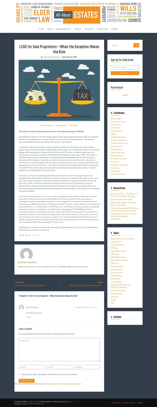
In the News (115, 279)
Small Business (62, 125)
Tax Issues (74, 125)
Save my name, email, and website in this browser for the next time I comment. (49, 374)
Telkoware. (69, 402)
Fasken (113, 134)
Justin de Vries (117, 146)
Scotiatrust (115, 168)
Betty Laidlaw (116, 118)
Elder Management (118, 257)
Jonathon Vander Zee (119, 143)
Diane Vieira (115, 128)
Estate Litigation (117, 266)
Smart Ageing (116, 293)
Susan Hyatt (115, 171)
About (49, 29)
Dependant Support (119, 251)
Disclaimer (125, 403)
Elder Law (115, 263)
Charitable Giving (118, 245)
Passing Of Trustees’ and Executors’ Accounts (120, 286)
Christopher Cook (118, 121)
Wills (113, 303)
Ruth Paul (114, 162)
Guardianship (116, 275)
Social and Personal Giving (121, 199)
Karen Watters (116, 149)
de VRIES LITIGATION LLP (35, 404)
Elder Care (115, 254)
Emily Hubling (116, 131)
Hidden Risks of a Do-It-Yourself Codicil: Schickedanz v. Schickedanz (123, 216)
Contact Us (89, 29)
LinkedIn (114, 29)
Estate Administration (119, 260)
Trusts (113, 300)
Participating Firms (63, 29)
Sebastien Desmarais (119, 165)
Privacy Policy (102, 29)
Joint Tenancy (116, 282)
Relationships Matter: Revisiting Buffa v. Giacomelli (123, 204)
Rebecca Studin (117, 155)
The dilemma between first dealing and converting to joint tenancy (125, 209)
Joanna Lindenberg (118, 140)
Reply (29, 317)
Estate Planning (47, 125)
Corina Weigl (116, 125)
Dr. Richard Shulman (119, 158)
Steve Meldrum (32, 307)
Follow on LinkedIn (136, 403)
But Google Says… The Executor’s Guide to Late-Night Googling (124, 195)
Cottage (114, 248)
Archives (77, 29)
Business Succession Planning (122, 238)
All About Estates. (33, 402)
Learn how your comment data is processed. (64, 384)
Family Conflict (117, 272)
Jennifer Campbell (118, 137)
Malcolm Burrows (118, 152)
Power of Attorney (118, 290)
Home (41, 29)
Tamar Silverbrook (118, 174)
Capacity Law (116, 241)
